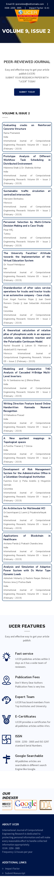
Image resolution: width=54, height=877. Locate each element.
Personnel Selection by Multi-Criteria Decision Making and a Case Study (27, 224)
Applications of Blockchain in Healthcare (27, 537)
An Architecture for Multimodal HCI (24, 508)
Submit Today (27, 92)
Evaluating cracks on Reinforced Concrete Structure (27, 127)
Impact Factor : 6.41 (39, 8)
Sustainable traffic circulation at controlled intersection (27, 192)
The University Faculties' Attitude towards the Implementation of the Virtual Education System (27, 257)
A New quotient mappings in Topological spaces (27, 440)
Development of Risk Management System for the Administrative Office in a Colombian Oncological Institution (27, 473)
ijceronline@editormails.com (30, 4)
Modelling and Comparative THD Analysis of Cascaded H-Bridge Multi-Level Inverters (27, 372)
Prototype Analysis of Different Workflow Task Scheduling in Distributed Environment (27, 160)
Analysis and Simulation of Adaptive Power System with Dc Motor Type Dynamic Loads (27, 570)
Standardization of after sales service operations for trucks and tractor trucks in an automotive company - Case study (27, 291)
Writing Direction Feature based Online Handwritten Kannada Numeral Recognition (27, 407)
